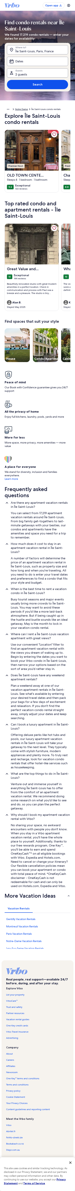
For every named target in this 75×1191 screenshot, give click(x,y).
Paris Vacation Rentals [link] (19, 933)
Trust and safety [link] (14, 1007)
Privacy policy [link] (13, 1090)
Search (37, 84)
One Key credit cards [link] (17, 1025)
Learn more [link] (11, 479)
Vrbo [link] (8, 1125)
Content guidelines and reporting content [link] (28, 1109)
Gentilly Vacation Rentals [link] (20, 919)
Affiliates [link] (10, 1066)
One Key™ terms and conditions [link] (22, 1078)
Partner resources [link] (15, 1013)
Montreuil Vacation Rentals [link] (22, 926)
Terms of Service (34, 1183)
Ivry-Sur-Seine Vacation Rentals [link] (25, 948)
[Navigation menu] (69, 5)
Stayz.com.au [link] (13, 1149)
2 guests (21, 74)
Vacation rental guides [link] (17, 1019)
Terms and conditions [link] (17, 1084)
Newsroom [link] (12, 1072)
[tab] (19, 908)
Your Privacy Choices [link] (17, 1103)
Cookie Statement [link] (15, 1097)
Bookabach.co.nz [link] (15, 1143)
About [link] (9, 1053)
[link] (54, 134)
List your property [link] (15, 994)
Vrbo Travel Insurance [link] (17, 1031)
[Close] (70, 1162)
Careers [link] (10, 1059)
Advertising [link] (12, 1037)
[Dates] (37, 61)
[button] (37, 895)
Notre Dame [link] (21, 109)
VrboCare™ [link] (12, 1000)
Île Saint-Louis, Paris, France (34, 51)
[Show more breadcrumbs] (8, 109)
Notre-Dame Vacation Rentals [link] (24, 941)
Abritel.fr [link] (10, 1131)
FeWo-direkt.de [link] (14, 1137)
